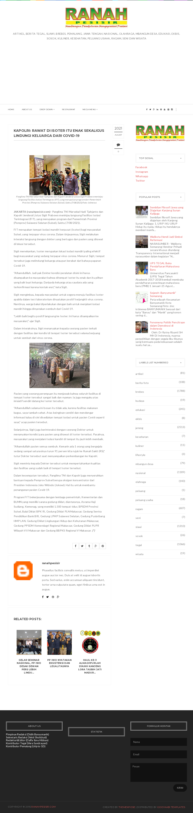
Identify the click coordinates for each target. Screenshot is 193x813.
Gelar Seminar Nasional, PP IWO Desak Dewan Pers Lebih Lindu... (29, 666)
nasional (141, 473)
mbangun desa (144, 464)
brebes (140, 391)
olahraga (141, 481)
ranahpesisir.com (43, 806)
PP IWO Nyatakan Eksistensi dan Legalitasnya (59, 663)
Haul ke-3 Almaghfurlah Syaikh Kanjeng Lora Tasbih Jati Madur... (90, 666)
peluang (140, 490)
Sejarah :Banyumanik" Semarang (163, 294)
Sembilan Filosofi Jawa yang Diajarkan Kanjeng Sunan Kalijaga (167, 210)
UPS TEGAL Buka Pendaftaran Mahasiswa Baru (164, 266)
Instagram (142, 171)
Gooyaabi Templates (171, 807)
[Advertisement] (96, 69)
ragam (139, 509)
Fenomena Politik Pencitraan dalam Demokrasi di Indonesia (167, 325)
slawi (139, 526)
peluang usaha (144, 500)
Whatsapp (142, 176)
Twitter (140, 180)
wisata (140, 554)
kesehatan (142, 436)
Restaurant (68, 109)
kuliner (140, 445)
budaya (140, 400)
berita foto (142, 382)
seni (138, 517)
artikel (139, 373)
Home (11, 109)
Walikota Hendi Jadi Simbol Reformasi (166, 238)
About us (27, 109)
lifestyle (141, 454)
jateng (139, 428)
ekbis (139, 418)
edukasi (140, 409)
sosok (139, 536)
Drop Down (46, 109)
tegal (139, 545)
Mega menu (89, 109)
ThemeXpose (127, 807)
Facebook (141, 167)
